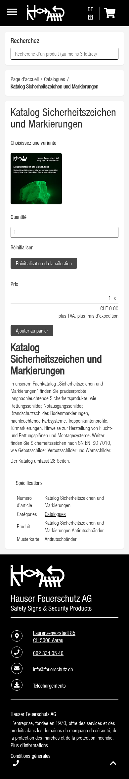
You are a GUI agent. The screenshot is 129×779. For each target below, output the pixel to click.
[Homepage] (45, 19)
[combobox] (64, 54)
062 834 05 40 (48, 653)
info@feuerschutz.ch (53, 669)
